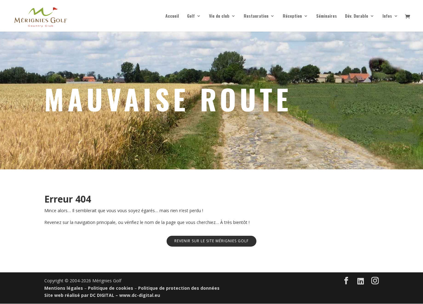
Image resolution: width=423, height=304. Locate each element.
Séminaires (326, 16)
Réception (292, 16)
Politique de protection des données (179, 288)
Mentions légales (63, 288)
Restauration (256, 16)
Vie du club (219, 16)
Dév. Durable (356, 16)
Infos (387, 16)
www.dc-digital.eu (139, 295)
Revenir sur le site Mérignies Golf (211, 241)
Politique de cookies (110, 288)
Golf (191, 16)
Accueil (172, 16)
